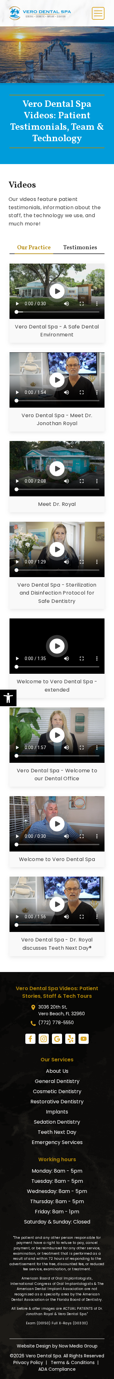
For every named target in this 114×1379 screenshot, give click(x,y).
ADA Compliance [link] (57, 1369)
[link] (8, 698)
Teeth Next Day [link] (57, 1132)
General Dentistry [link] (57, 1081)
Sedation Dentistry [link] (57, 1122)
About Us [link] (57, 1071)
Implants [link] (57, 1111)
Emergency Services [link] (57, 1142)
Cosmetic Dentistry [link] (57, 1091)
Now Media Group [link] (78, 1346)
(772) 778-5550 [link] (56, 1022)
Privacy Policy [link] (28, 1362)
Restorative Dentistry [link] (57, 1101)
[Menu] (98, 13)
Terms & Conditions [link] (73, 1362)
